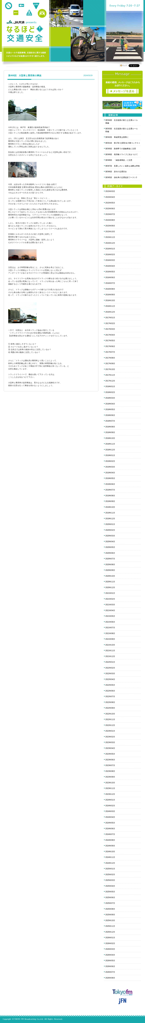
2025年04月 (110, 886)
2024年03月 (110, 811)
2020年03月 (110, 536)
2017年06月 (110, 346)
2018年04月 (110, 404)
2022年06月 (110, 691)
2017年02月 (110, 323)
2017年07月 (110, 352)
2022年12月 (110, 725)
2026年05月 (110, 960)
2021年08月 (110, 633)
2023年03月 (110, 742)
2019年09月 (110, 501)
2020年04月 (110, 541)
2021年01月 (110, 593)
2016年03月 (110, 260)
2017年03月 (110, 329)
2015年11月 (110, 237)
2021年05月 (110, 616)
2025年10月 (110, 920)
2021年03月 (110, 605)
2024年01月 (110, 800)
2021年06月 (110, 622)
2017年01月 (110, 318)
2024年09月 (110, 846)
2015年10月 (110, 231)
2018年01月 (110, 386)
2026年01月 (110, 938)
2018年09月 (110, 432)
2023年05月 (110, 754)
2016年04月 (110, 266)
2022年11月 (110, 719)
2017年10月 (110, 369)
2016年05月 (110, 272)
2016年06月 (110, 277)
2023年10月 (110, 783)
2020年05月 (110, 547)
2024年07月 (110, 834)
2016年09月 (110, 295)
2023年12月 (110, 794)
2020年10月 (110, 576)
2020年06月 (110, 553)
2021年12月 (110, 656)
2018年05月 (110, 409)
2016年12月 (110, 312)
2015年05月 (110, 203)
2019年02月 (110, 461)
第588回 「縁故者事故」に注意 (118, 160)
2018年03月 (110, 398)
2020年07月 (110, 559)
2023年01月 (110, 731)
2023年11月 (110, 788)
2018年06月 (110, 415)
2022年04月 (110, 679)
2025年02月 (110, 874)
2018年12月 (110, 450)
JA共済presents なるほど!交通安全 (25, 34)
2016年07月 (110, 283)
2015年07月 (110, 214)
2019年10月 (110, 507)
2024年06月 (110, 829)
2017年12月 (110, 381)
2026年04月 (110, 955)
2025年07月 (110, 903)
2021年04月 (110, 610)
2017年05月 (110, 340)
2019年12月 (110, 519)
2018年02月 (110, 392)
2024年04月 (110, 817)
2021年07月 (110, 628)
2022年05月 (110, 685)
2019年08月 (110, 496)
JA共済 (16, 21)
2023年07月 (110, 765)
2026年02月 (110, 943)
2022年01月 (110, 662)
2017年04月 (110, 335)
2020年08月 (110, 564)
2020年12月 (110, 587)
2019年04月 (110, 473)
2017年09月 (110, 363)
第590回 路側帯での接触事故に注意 (120, 149)
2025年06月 (110, 897)
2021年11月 (110, 650)
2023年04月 (110, 748)
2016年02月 (110, 254)
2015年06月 (110, 209)
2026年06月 (110, 966)
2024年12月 (110, 863)
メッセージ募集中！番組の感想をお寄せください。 (122, 83)
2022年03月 (110, 673)
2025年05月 (110, 892)
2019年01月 (110, 455)
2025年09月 (110, 915)
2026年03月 (110, 949)
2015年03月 (110, 191)
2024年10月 (110, 851)
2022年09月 (110, 708)
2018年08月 (110, 427)
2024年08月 (110, 840)
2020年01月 (110, 524)
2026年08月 (110, 978)
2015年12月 (110, 243)
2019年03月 (110, 467)
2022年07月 (110, 696)
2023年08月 (110, 771)
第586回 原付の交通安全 (116, 172)
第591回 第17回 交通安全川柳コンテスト (122, 143)
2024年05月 (110, 823)
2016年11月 (110, 306)
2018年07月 (110, 421)
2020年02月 (110, 530)
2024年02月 (110, 806)
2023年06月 (110, 760)
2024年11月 (110, 857)
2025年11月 (110, 926)
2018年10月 (110, 438)
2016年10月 (110, 300)
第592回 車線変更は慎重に (117, 137)
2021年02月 (110, 599)
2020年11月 (110, 582)
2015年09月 (110, 226)
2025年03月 (110, 880)
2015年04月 (110, 197)
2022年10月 (110, 714)
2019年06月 (110, 484)
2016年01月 (110, 249)
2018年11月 (110, 444)
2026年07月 (110, 972)
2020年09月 (110, 570)
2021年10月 (110, 645)
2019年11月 (110, 513)
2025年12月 (110, 932)
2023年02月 (110, 737)
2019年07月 (110, 490)
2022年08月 (110, 702)
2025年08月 (110, 909)
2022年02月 (110, 668)
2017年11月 (110, 375)
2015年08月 (110, 220)
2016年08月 (110, 289)
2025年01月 (110, 869)
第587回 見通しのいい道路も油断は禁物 (122, 166)
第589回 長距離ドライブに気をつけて (121, 154)
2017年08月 (110, 358)
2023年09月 (110, 777)
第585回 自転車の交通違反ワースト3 (121, 177)
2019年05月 (110, 478)
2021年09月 (110, 639)
